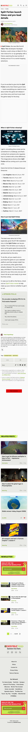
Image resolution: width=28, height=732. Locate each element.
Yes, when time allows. (11, 316)
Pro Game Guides (7, 682)
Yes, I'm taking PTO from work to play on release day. (15, 306)
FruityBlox (14, 693)
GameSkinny (18, 689)
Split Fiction (15, 355)
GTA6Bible (13, 696)
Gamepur (22, 682)
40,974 (16, 633)
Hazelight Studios (7, 355)
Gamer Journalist (9, 689)
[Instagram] (2, 349)
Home (2, 8)
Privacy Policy (17, 573)
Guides (6, 8)
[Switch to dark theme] (23, 5)
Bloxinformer (21, 693)
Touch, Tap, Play (6, 693)
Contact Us (14, 667)
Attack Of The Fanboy (9, 684)
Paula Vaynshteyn (8, 23)
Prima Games (20, 684)
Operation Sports (9, 691)
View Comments (14, 391)
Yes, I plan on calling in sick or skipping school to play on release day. (14, 312)
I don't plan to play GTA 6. (11, 320)
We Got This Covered (17, 686)
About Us (14, 661)
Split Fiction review (12, 283)
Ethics (14, 664)
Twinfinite (15, 682)
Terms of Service (11, 573)
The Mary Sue (18, 691)
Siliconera (7, 686)
